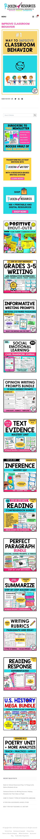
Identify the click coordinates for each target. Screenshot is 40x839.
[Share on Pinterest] (22, 98)
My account (33, 833)
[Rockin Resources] (20, 7)
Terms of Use (8, 831)
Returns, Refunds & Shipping (10, 833)
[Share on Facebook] (12, 98)
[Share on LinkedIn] (18, 98)
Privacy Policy (30, 831)
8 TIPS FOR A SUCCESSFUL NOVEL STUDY (16, 802)
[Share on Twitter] (15, 98)
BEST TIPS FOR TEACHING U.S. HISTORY (15, 806)
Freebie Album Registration (22, 835)
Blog (12, 835)
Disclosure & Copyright (19, 831)
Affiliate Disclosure (23, 833)
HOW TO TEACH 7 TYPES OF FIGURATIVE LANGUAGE (19, 798)
